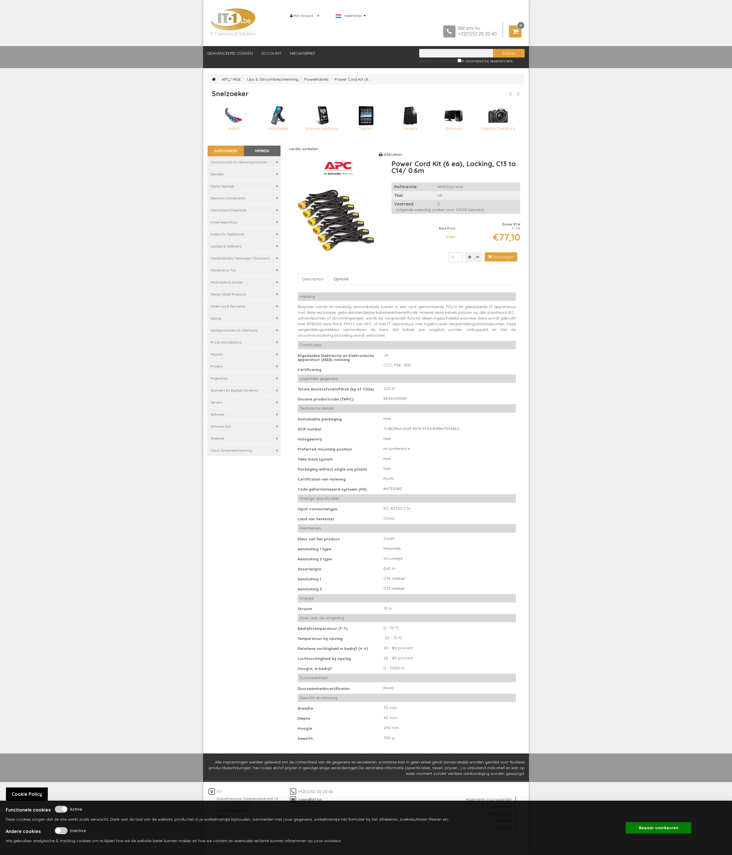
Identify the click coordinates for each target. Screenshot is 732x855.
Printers (216, 366)
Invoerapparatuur (224, 222)
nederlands (353, 15)
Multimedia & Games (226, 282)
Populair (216, 354)
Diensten (217, 174)
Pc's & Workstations (225, 342)
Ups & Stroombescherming (272, 79)
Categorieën (225, 151)
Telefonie (217, 438)
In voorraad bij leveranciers (487, 61)
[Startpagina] (214, 79)
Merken (262, 151)
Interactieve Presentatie (228, 210)
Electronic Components (228, 198)
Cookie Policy (27, 794)
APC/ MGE (231, 79)
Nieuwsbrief (303, 53)
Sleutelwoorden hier (437, 61)
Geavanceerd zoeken (230, 53)
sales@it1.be (310, 799)
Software (217, 414)
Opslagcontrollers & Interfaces (233, 330)
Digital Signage (222, 186)
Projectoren (219, 378)
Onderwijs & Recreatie (227, 306)
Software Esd (220, 426)
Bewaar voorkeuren (659, 827)
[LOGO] (233, 22)
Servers (216, 402)
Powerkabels (316, 79)
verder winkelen (303, 148)
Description (313, 278)
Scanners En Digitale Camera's (234, 390)
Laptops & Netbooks (225, 246)
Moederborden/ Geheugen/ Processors (240, 258)
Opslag (215, 318)
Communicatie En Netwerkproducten (238, 162)
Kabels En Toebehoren (227, 234)
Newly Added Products (228, 294)
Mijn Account (303, 15)
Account (271, 53)
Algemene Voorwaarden (489, 799)
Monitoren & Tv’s (223, 270)
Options (341, 278)
